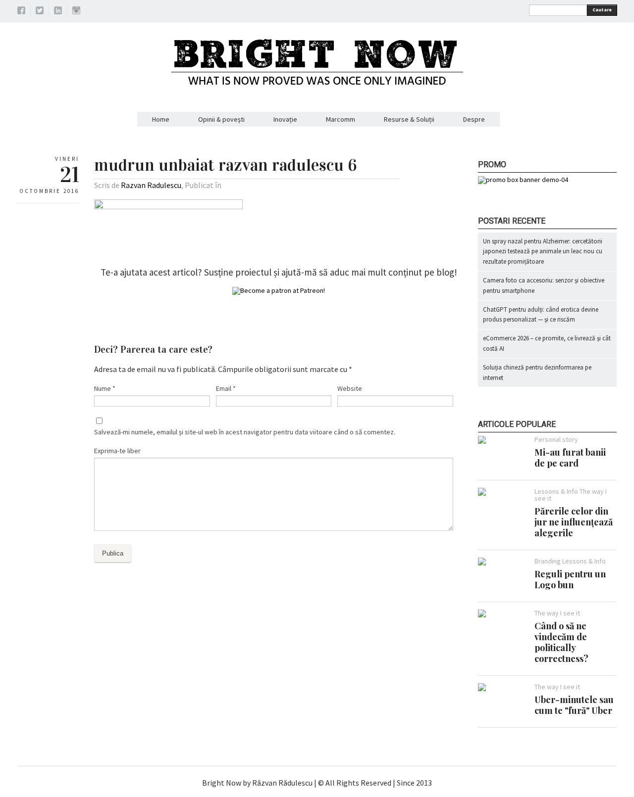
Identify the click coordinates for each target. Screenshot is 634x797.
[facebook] (21, 11)
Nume (104, 388)
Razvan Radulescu (151, 185)
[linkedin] (58, 11)
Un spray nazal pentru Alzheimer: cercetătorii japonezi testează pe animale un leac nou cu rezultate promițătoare (542, 251)
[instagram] (76, 11)
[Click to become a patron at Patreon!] (278, 290)
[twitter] (40, 11)
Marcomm (340, 119)
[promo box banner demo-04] (523, 179)
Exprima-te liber (117, 450)
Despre (474, 119)
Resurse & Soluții (409, 119)
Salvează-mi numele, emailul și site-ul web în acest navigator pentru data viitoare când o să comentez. (244, 431)
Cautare (602, 9)
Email (226, 388)
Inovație (285, 119)
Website (349, 388)
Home (160, 119)
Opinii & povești (221, 119)
